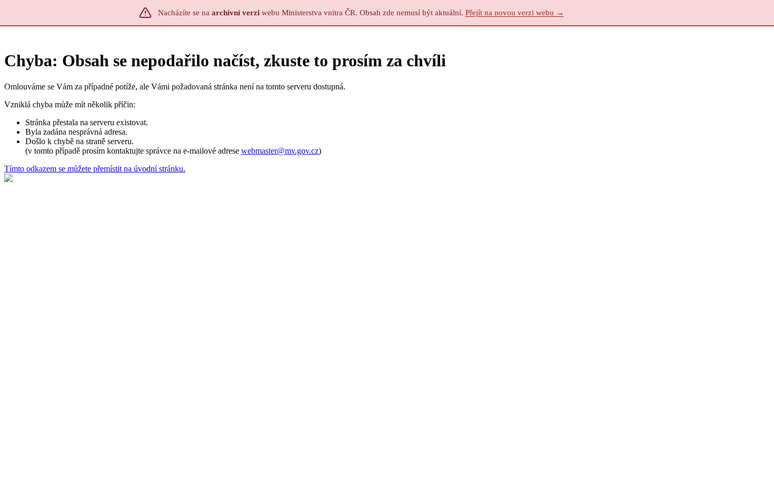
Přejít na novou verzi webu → (514, 12)
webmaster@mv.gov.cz (280, 150)
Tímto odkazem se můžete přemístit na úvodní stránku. (94, 168)
